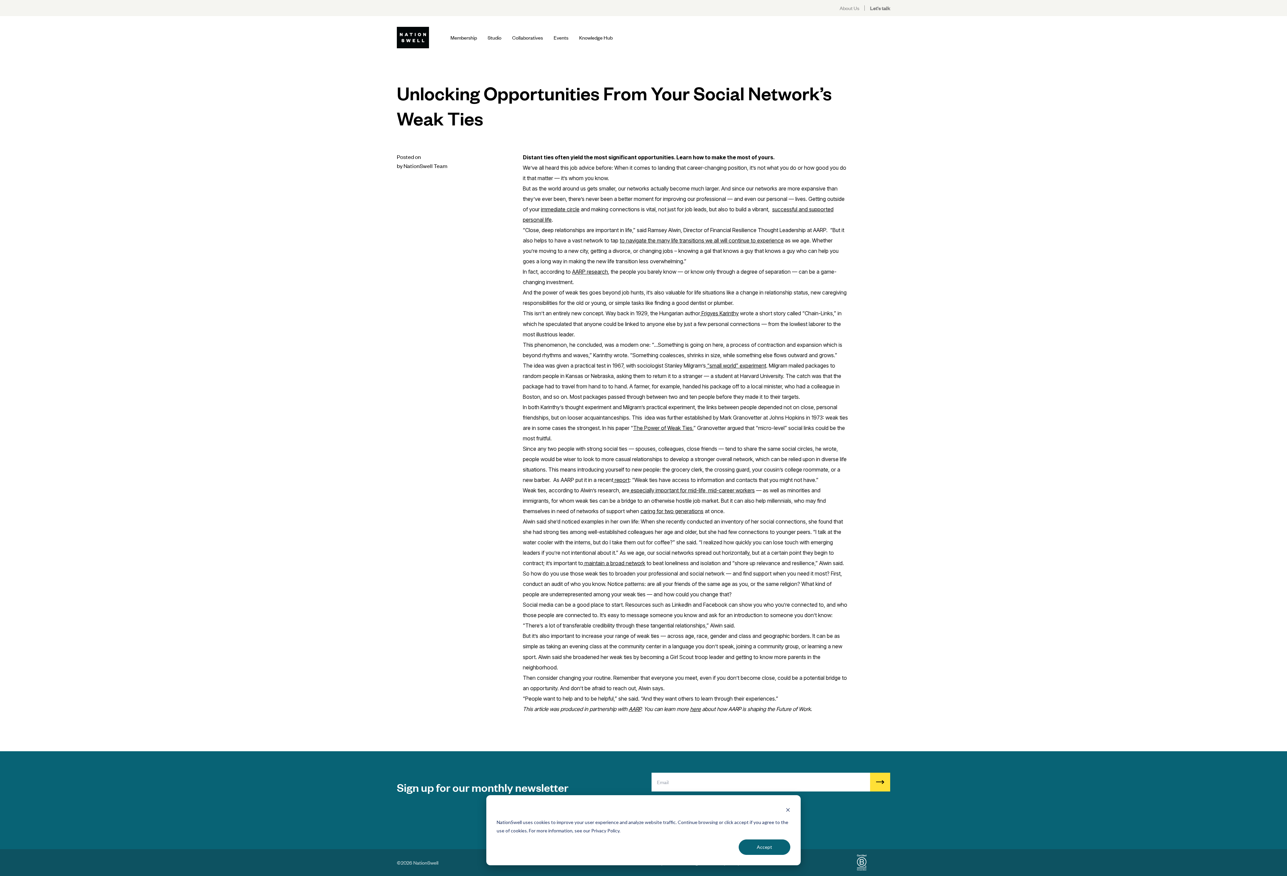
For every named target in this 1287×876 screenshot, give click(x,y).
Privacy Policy (605, 830)
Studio (494, 37)
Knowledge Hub (596, 37)
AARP (635, 709)
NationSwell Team (425, 165)
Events (561, 37)
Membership (463, 37)
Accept (764, 847)
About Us (849, 7)
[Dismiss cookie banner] (788, 810)
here (695, 709)
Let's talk (880, 7)
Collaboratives (527, 37)
